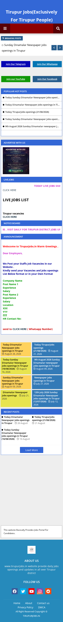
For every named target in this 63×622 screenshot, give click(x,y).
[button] (54, 47)
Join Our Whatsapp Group (47, 64)
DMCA (41, 607)
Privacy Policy (25, 607)
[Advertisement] (31, 491)
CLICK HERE (9, 190)
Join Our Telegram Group (16, 64)
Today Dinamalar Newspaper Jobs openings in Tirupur (32, 104)
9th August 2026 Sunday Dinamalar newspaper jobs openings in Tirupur (32, 126)
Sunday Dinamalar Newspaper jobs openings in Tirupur (24, 47)
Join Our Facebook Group (47, 79)
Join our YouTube (15, 79)
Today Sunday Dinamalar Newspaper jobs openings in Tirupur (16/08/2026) (32, 119)
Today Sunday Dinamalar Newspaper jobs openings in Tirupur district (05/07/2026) (32, 97)
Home (16, 603)
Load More (31, 450)
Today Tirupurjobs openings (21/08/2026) (27, 111)
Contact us (43, 603)
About (28, 603)
